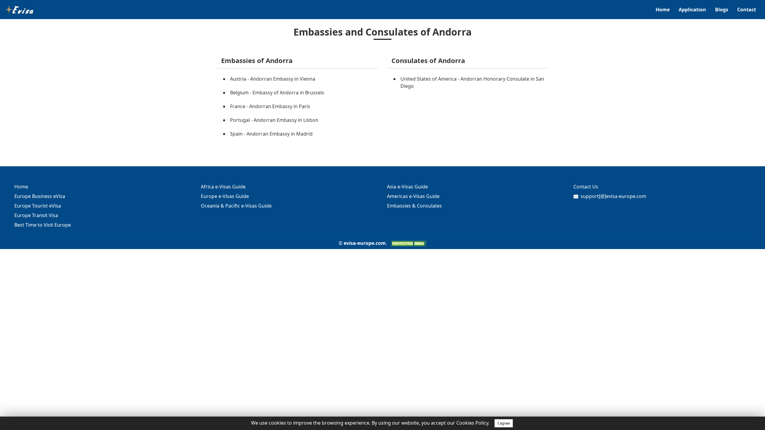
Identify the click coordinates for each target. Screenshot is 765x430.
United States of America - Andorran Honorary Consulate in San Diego (472, 82)
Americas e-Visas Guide (413, 196)
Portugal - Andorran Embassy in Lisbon (274, 120)
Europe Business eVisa (39, 196)
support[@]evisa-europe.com (613, 196)
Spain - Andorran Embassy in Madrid (271, 133)
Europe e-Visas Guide (225, 196)
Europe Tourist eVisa (37, 205)
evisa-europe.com (365, 243)
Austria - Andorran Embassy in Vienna (272, 79)
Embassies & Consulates (414, 205)
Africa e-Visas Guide (223, 186)
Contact (746, 9)
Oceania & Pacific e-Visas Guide (236, 205)
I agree (504, 423)
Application (692, 9)
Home (663, 9)
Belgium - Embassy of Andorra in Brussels (277, 92)
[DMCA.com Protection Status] (408, 243)
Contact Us (585, 186)
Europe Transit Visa (36, 215)
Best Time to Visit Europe (42, 225)
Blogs (721, 9)
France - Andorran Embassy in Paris (270, 106)
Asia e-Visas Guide (407, 186)
